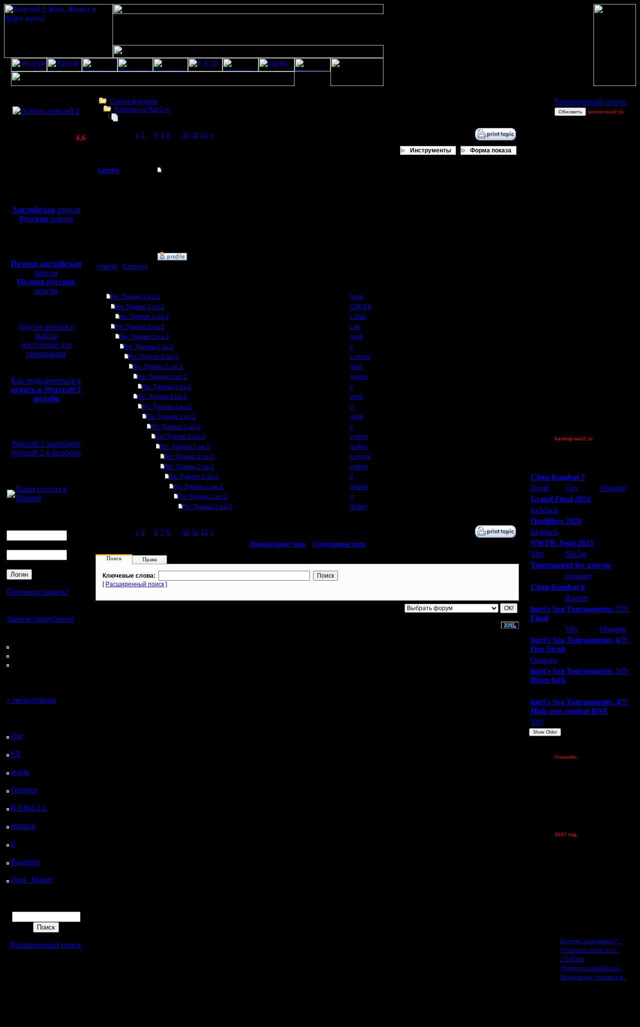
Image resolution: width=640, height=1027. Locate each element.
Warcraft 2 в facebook (46, 452)
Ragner (576, 598)
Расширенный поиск (46, 945)
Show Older (545, 732)
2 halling (572, 959)
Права (149, 559)
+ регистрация (31, 700)
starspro (23, 826)
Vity (571, 488)
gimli (356, 336)
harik (357, 296)
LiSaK (358, 316)
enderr (359, 376)
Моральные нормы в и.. (593, 977)
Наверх (107, 266)
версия (46, 209)
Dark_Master (31, 880)
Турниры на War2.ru (142, 109)
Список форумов (133, 101)
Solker (359, 446)
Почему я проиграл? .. (591, 941)
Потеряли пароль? (37, 592)
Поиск (114, 558)
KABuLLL (29, 808)
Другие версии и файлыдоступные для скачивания (46, 340)
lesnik (20, 772)
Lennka (108, 170)
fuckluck (544, 510)
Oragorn (24, 790)
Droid (539, 488)
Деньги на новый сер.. (591, 968)
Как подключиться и (46, 389)
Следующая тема (339, 544)
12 (204, 134)
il (13, 844)
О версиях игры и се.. (590, 950)
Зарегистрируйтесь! (40, 619)
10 (186, 134)
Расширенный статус (590, 101)
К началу (135, 266)
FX (16, 754)
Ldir (355, 326)
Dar (17, 736)
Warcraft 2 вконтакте (46, 443)
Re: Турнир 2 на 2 (135, 296)
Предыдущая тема (278, 544)
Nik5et (575, 554)
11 (195, 134)
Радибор (25, 862)
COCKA (361, 306)
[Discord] (11, 495)
